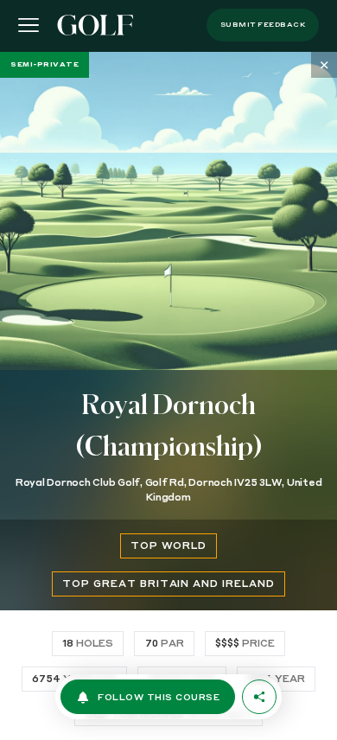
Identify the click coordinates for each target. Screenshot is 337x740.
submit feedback (263, 25)
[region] (168, 396)
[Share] (259, 696)
